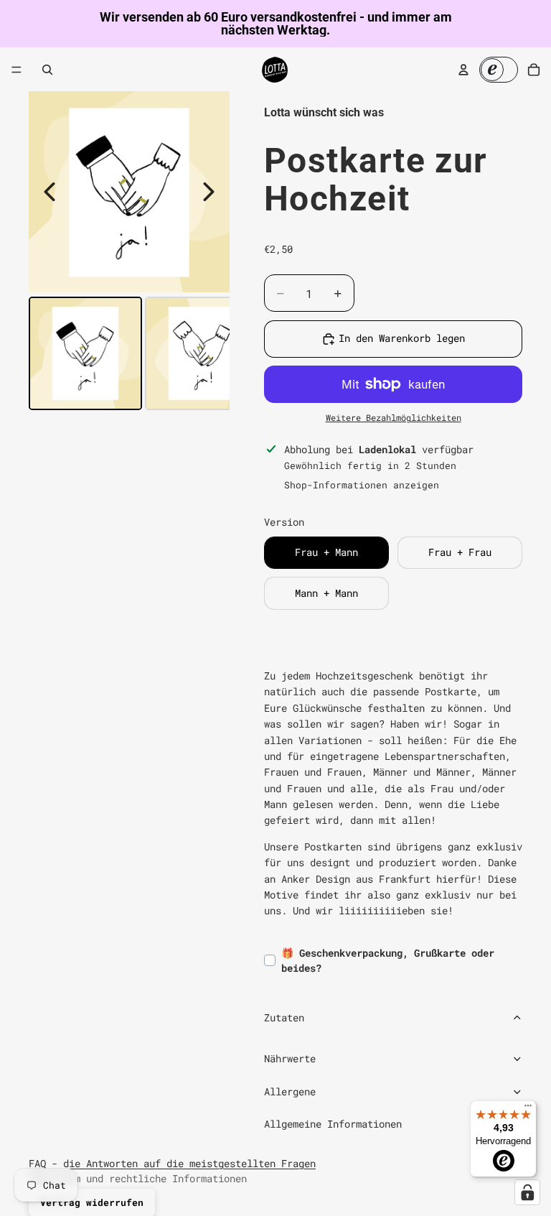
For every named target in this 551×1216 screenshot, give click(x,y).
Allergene (290, 1091)
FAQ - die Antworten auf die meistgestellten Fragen (172, 1163)
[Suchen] (47, 69)
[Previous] (49, 192)
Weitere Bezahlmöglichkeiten (393, 417)
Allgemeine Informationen (333, 1124)
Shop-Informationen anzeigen (361, 484)
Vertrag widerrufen (91, 1202)
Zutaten (284, 1017)
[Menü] (16, 69)
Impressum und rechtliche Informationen (138, 1178)
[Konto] (463, 69)
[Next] (209, 192)
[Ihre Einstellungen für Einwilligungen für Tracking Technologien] (527, 1192)
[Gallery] (129, 252)
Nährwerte (290, 1058)
